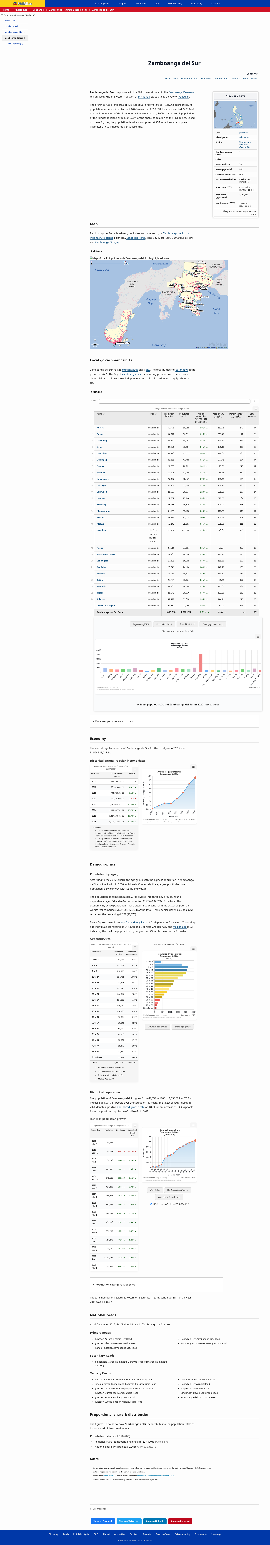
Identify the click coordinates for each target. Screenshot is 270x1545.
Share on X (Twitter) (129, 1521)
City (157, 3)
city (148, 369)
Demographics (221, 78)
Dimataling (102, 441)
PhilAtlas (25, 4)
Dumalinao (102, 454)
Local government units (185, 78)
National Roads (240, 78)
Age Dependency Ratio (133, 922)
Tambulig (101, 587)
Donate (147, 1534)
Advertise (119, 1534)
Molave (100, 524)
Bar (166, 1204)
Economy (206, 78)
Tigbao (100, 593)
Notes (254, 78)
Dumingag (102, 460)
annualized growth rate (131, 1107)
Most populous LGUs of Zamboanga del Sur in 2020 (171, 704)
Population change (107, 1284)
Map (167, 78)
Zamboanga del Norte (15, 32)
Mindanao (38, 9)
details (97, 251)
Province (140, 3)
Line (155, 1204)
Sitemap (216, 1534)
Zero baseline (180, 1204)
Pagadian (183, 96)
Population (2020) (141, 624)
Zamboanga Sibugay (14, 44)
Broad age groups (183, 1027)
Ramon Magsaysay (106, 555)
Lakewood (102, 492)
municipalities (130, 369)
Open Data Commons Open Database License (155, 1476)
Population (155, 1190)
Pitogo (100, 548)
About (106, 1534)
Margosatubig (104, 511)
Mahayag (101, 505)
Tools (66, 1534)
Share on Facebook (102, 1521)
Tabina (100, 580)
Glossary (53, 1534)
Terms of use (163, 1534)
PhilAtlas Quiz (81, 1534)
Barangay (196, 3)
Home (6, 9)
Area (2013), (187, 624)
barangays (182, 369)
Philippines (21, 9)
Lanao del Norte (136, 237)
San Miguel (102, 561)
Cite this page (99, 1509)
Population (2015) (164, 624)
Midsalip (101, 518)
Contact (134, 1534)
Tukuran (101, 599)
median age (180, 927)
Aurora (100, 428)
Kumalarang (103, 479)
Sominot (101, 574)
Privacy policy (183, 1534)
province (243, 132)
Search (215, 3)
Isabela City (10, 21)
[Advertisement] (26, 96)
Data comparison (106, 721)
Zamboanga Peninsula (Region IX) (68, 9)
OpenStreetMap (110, 1476)
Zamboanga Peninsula (182, 92)
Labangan (101, 486)
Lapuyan (101, 498)
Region (122, 3)
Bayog (100, 434)
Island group (102, 3)
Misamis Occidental (101, 237)
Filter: (93, 401)
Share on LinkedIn (155, 1521)
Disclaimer (201, 1534)
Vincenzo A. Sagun (106, 606)
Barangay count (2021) (213, 624)
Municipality (175, 3)
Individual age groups (157, 1027)
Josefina (101, 473)
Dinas (99, 447)
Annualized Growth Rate (169, 1197)
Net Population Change (177, 1190)
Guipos (100, 466)
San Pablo (101, 567)
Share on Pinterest (180, 1521)
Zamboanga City (12, 26)
